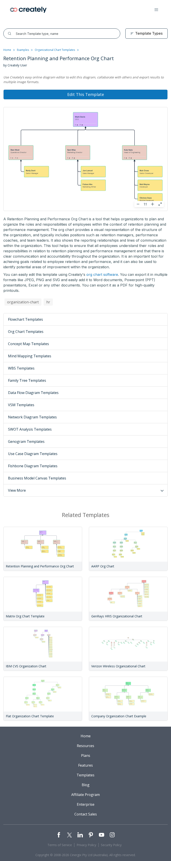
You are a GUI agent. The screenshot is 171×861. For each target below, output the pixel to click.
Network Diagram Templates (32, 417)
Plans (85, 755)
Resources (85, 745)
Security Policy (111, 845)
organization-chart (23, 302)
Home (7, 50)
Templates (85, 775)
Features (85, 765)
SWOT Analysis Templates (30, 429)
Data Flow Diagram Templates (33, 392)
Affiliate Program (85, 794)
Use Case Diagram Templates (32, 453)
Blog (86, 784)
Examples (23, 50)
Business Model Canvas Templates (37, 478)
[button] (156, 9)
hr (48, 302)
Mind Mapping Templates (29, 356)
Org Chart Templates (25, 331)
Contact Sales (85, 814)
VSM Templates (21, 404)
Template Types (149, 33)
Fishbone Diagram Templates (32, 465)
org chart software (102, 274)
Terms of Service (59, 845)
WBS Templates (21, 368)
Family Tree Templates (27, 380)
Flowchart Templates (25, 319)
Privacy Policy (86, 845)
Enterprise (85, 804)
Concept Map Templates (28, 343)
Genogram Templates (26, 441)
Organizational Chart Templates (55, 50)
